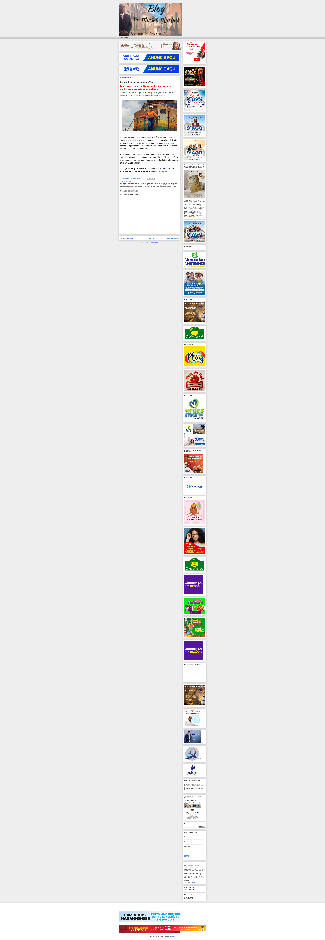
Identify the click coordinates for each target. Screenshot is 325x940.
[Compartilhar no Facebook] (152, 179)
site (137, 148)
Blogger (173, 936)
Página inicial (124, 37)
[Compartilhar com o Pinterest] (154, 179)
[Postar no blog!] (149, 179)
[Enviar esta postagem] (144, 178)
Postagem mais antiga (172, 238)
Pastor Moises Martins (192, 865)
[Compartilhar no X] (151, 179)
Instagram (163, 171)
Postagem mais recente (127, 238)
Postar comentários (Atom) (151, 242)
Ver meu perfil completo (190, 882)
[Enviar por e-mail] (147, 179)
